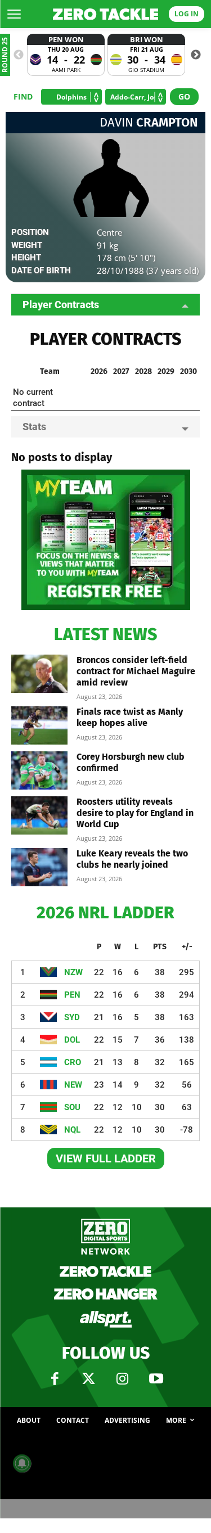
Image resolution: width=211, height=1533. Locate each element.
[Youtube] (156, 1379)
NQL (72, 1130)
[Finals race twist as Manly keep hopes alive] (39, 725)
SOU (72, 1107)
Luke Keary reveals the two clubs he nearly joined (132, 859)
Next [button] (195, 55)
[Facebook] (55, 1379)
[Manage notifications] (22, 1463)
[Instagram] (123, 1379)
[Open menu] (14, 14)
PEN (72, 995)
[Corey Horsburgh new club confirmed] (39, 770)
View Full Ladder (106, 1158)
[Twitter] (89, 1379)
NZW (73, 972)
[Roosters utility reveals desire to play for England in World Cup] (39, 815)
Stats (34, 426)
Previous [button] (18, 55)
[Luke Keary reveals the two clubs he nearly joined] (39, 867)
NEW (73, 1085)
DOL (72, 1040)
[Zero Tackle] (106, 14)
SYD (72, 1017)
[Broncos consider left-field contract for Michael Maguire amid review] (39, 674)
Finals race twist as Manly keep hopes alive (130, 717)
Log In (186, 14)
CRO (72, 1062)
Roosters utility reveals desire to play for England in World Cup (135, 812)
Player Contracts (61, 304)
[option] (66, 55)
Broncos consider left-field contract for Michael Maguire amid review (136, 671)
